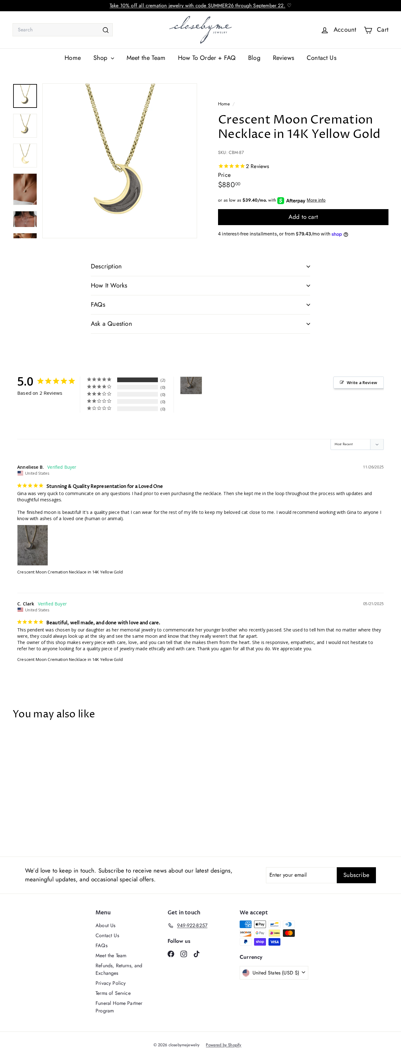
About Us (105, 925)
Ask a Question (111, 323)
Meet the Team (146, 57)
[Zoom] (120, 161)
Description (106, 266)
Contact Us (321, 57)
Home (73, 57)
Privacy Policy (111, 983)
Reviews (283, 57)
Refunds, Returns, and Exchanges (119, 969)
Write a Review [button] (362, 382)
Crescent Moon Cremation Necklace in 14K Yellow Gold (70, 572)
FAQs (98, 304)
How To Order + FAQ (207, 57)
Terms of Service (113, 993)
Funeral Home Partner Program (119, 1007)
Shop (101, 57)
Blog (254, 57)
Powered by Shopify (223, 1045)
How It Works (109, 285)
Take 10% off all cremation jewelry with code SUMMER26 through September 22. (197, 5)
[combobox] (63, 29)
